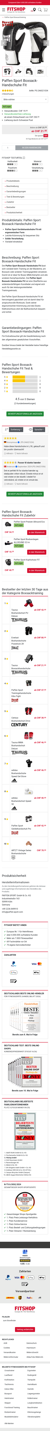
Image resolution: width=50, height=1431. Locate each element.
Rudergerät (31, 1375)
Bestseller (10, 207)
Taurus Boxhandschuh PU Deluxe (19, 613)
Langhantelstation (34, 1403)
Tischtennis (9, 1384)
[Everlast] (19, 648)
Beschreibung (12, 186)
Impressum (31, 1348)
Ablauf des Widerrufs (35, 1357)
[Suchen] (39, 10)
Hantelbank (32, 1384)
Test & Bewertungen (15, 197)
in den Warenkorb (31, 147)
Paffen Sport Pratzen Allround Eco (29, 522)
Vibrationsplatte (33, 1417)
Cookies (7, 1348)
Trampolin (31, 1380)
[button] (7, 71)
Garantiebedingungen (16, 191)
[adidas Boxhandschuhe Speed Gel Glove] (29, 763)
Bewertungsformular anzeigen (25, 414)
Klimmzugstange (34, 1412)
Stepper (7, 1403)
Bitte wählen (9, 99)
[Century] (19, 725)
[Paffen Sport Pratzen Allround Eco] (8, 524)
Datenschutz (32, 1343)
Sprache (38, 429)
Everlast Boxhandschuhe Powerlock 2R (18, 640)
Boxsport (8, 1394)
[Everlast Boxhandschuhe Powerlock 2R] (29, 630)
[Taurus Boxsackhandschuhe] (29, 658)
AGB (5, 1343)
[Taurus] (19, 620)
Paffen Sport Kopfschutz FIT (27, 560)
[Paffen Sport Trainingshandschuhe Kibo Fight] (29, 683)
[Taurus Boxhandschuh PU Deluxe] (29, 603)
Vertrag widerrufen (25, 1329)
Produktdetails (12, 181)
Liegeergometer (33, 1394)
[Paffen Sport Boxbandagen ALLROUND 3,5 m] (8, 543)
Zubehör (10, 202)
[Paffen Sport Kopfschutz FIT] (8, 562)
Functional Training (12, 1407)
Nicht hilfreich (22, 453)
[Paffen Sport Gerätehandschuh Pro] (29, 819)
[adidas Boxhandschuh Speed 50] (29, 791)
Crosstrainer (9, 1370)
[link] (13, 964)
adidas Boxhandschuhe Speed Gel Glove (18, 773)
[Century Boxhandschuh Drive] (29, 711)
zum (9, 1320)
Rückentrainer (10, 1412)
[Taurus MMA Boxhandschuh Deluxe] (29, 735)
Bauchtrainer (32, 1407)
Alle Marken (9, 1423)
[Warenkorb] (46, 10)
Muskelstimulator (11, 1417)
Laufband (8, 1375)
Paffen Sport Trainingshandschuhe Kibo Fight (21, 693)
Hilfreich (9, 453)
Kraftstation (9, 1380)
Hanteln (30, 1389)
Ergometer (31, 1370)
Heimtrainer (9, 1398)
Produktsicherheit (14, 212)
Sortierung (15, 429)
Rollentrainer (32, 1398)
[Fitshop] (16, 10)
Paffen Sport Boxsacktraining (15, 17)
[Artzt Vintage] (19, 857)
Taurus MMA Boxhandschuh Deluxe (18, 745)
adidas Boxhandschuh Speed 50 (21, 801)
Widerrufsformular (11, 1357)
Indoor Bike (8, 1389)
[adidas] (19, 780)
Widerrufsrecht (32, 1352)
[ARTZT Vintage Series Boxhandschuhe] (29, 843)
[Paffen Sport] (7, 23)
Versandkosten (10, 1352)
